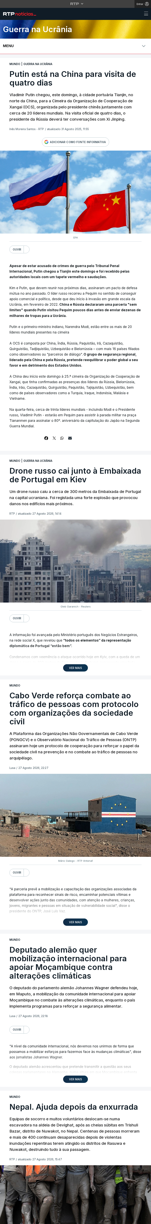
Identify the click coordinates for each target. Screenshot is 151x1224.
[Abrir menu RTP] (75, 3)
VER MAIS (75, 668)
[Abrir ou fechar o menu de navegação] (145, 14)
